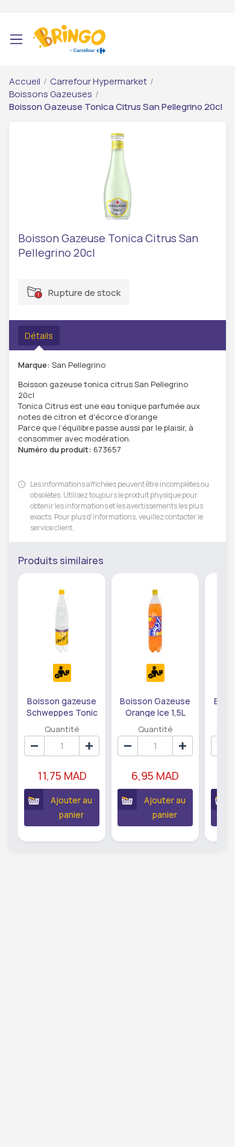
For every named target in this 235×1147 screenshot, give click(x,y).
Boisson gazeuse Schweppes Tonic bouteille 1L (62, 706)
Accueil (24, 81)
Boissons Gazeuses (50, 94)
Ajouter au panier (71, 807)
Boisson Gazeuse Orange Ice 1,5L (155, 706)
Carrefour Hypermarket (98, 81)
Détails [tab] (39, 335)
